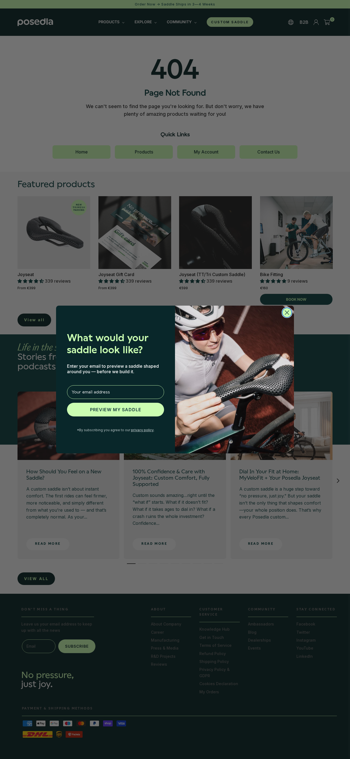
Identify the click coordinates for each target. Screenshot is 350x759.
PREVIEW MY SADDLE (115, 409)
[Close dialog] (287, 312)
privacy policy (142, 430)
